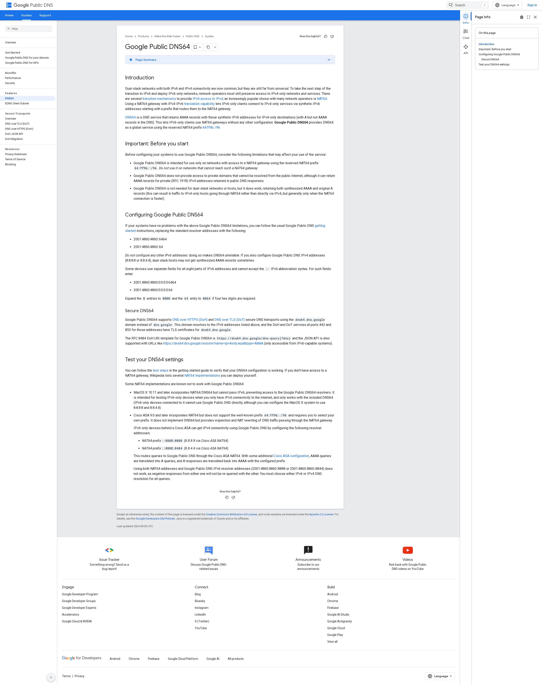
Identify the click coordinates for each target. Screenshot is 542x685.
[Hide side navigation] (51, 677)
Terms (66, 676)
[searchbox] (28, 28)
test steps (160, 370)
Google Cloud (336, 628)
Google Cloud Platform (183, 658)
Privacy (79, 676)
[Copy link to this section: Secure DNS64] (157, 311)
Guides (26, 15)
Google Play (335, 635)
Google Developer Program (80, 594)
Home (9, 15)
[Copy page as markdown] (208, 47)
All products (236, 658)
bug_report (521, 17)
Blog (198, 594)
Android (332, 594)
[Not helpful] (332, 36)
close (535, 17)
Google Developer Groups (79, 601)
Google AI (213, 658)
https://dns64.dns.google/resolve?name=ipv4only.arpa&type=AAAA (213, 343)
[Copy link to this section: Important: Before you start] (192, 144)
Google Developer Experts (79, 607)
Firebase (333, 607)
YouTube (201, 628)
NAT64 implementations (202, 376)
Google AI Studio (338, 614)
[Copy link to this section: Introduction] (158, 78)
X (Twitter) (202, 621)
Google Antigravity (339, 621)
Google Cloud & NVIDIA (77, 621)
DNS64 (130, 117)
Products (143, 36)
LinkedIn (200, 614)
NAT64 (322, 99)
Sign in (532, 5)
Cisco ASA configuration (291, 456)
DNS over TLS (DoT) (229, 320)
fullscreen (528, 17)
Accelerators (70, 614)
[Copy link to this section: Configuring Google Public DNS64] (207, 215)
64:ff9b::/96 (211, 127)
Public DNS (41, 5)
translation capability (199, 104)
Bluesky (200, 601)
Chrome (332, 601)
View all (332, 641)
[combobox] (468, 5)
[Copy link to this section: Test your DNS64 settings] (187, 359)
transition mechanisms (159, 99)
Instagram (202, 607)
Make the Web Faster (167, 36)
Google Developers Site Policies (155, 518)
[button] (230, 59)
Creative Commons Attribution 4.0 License (231, 514)
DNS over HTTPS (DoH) (189, 320)
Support (45, 15)
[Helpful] (325, 36)
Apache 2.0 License (321, 514)
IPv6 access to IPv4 (208, 99)
